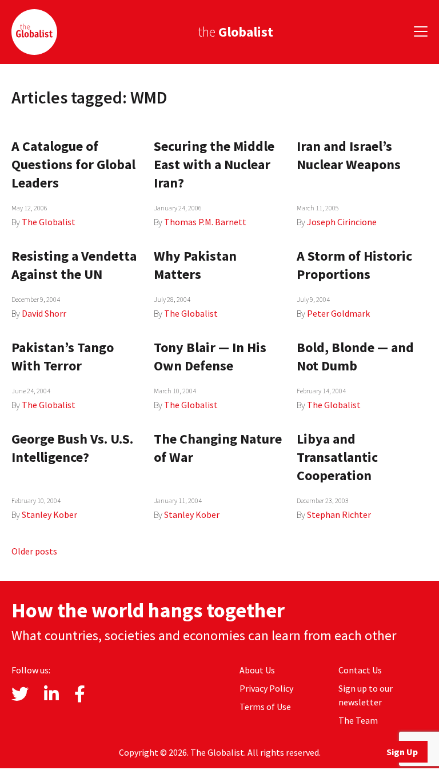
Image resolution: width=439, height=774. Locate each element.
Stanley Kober (49, 514)
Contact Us (360, 670)
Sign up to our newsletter (365, 695)
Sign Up (402, 751)
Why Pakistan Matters (195, 265)
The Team (358, 720)
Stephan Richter (339, 514)
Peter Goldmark (338, 313)
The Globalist (48, 222)
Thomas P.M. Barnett (205, 222)
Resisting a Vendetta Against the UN (74, 265)
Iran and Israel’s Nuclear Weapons (349, 155)
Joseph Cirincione (342, 222)
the (235, 32)
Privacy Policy (266, 688)
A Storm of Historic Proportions (354, 265)
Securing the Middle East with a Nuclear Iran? (214, 164)
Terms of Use (265, 706)
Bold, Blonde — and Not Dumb (355, 356)
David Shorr (44, 313)
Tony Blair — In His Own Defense (210, 356)
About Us (257, 670)
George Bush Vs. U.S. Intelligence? (72, 448)
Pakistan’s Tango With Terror (62, 356)
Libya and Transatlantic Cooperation (337, 457)
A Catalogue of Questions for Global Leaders (73, 164)
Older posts (34, 551)
